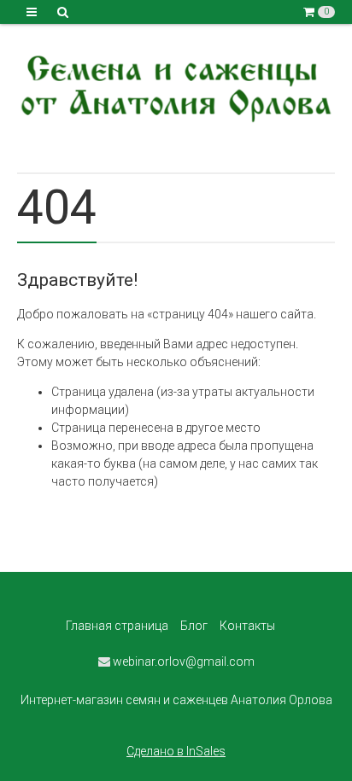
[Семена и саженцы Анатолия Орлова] (176, 86)
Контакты (247, 625)
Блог (194, 625)
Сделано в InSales (176, 751)
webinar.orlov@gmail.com (182, 661)
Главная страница (117, 625)
